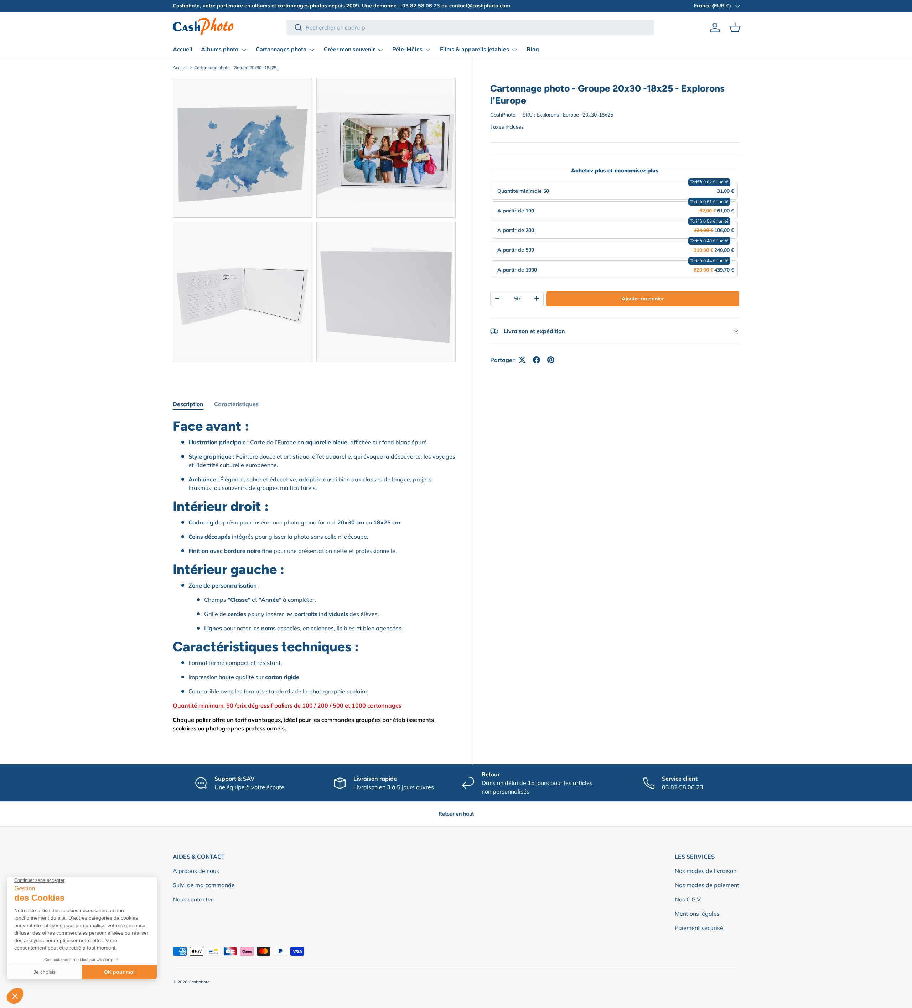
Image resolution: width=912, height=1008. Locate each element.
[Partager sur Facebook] (536, 360)
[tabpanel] (314, 575)
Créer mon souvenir (349, 49)
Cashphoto (199, 981)
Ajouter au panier (643, 298)
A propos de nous (196, 870)
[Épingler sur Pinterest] (551, 360)
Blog (533, 49)
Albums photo (219, 49)
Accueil (182, 49)
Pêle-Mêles (407, 49)
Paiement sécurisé (699, 927)
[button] (735, 27)
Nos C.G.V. (688, 899)
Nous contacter (193, 899)
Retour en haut (456, 814)
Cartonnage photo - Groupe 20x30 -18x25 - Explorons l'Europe (237, 67)
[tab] (188, 404)
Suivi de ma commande (204, 885)
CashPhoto (502, 115)
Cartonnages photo (281, 49)
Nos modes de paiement (707, 885)
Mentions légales (697, 913)
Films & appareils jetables (474, 49)
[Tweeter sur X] (522, 360)
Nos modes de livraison (705, 870)
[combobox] (470, 27)
